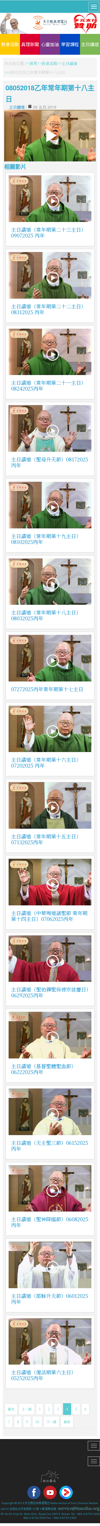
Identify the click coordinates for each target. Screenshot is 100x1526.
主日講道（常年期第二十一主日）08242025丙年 (48, 385)
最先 (11, 1409)
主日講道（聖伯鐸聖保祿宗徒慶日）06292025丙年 (50, 992)
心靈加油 (50, 44)
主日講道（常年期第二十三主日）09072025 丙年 (48, 232)
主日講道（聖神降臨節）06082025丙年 (49, 1221)
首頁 (33, 63)
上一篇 (27, 1409)
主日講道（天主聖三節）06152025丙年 (49, 1145)
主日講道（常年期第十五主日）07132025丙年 (46, 839)
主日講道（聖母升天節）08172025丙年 (49, 462)
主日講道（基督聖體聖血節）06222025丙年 (43, 1068)
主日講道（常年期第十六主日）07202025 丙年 (46, 762)
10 (37, 1421)
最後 (67, 1421)
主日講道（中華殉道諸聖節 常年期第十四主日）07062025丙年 (49, 915)
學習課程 (70, 44)
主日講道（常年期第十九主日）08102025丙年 (46, 538)
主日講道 (90, 44)
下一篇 (51, 1421)
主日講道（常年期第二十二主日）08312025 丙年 (48, 309)
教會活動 (10, 44)
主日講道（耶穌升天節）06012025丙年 (49, 1298)
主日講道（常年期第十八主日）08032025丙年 (46, 615)
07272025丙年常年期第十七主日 (47, 689)
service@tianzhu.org (79, 1508)
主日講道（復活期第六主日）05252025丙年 (43, 1375)
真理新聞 (30, 44)
